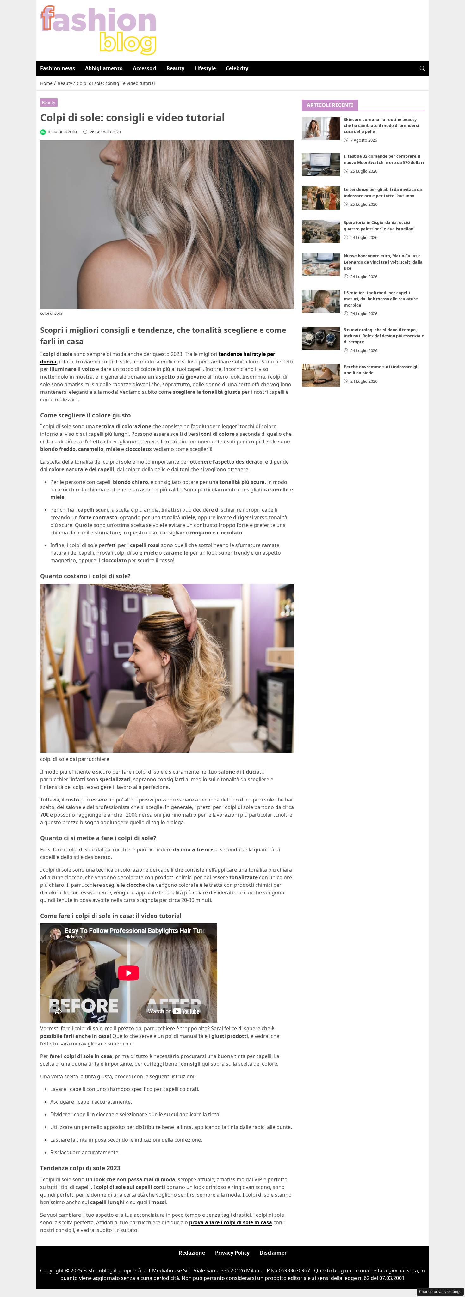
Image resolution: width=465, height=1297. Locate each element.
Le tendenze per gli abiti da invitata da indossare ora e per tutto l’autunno (383, 192)
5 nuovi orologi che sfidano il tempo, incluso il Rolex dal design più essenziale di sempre (384, 335)
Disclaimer (273, 1252)
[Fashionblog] (98, 29)
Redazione (192, 1252)
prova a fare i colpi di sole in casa (230, 1222)
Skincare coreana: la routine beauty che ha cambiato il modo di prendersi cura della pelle (381, 125)
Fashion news (57, 68)
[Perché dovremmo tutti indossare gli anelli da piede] (321, 375)
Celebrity (237, 68)
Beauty (175, 68)
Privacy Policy (232, 1252)
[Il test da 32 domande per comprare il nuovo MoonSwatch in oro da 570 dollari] (321, 164)
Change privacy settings (440, 1291)
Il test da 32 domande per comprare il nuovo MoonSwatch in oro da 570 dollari (384, 159)
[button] (422, 68)
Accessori (144, 68)
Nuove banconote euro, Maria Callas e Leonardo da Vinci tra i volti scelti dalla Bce (383, 262)
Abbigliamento (104, 68)
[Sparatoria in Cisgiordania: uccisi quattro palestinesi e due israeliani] (321, 231)
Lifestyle (205, 68)
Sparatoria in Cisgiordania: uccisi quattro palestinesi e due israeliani (379, 225)
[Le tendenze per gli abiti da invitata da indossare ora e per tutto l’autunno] (321, 198)
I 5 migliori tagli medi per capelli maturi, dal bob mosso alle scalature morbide (381, 299)
